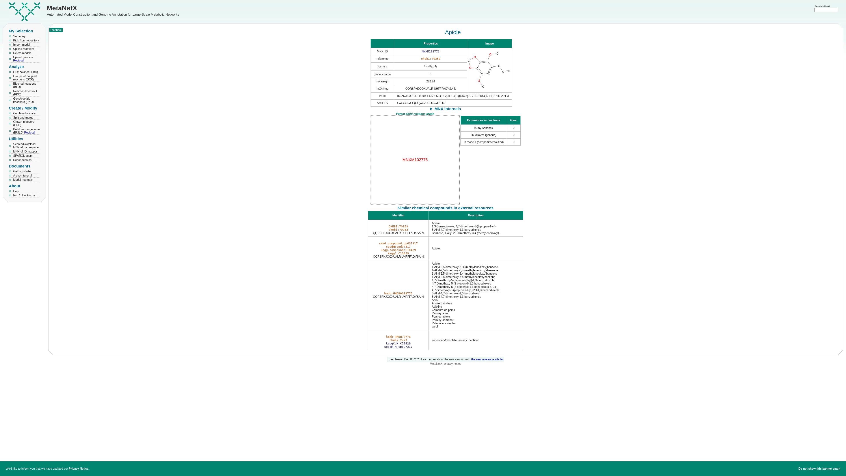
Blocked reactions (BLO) (24, 85)
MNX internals (447, 109)
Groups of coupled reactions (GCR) (25, 77)
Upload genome (23, 59)
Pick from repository (26, 40)
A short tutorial (22, 175)
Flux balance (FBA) (25, 72)
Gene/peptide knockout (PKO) (23, 100)
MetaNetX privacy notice (445, 363)
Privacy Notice (78, 468)
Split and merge (23, 117)
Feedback (56, 30)
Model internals (23, 179)
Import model (21, 44)
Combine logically (24, 113)
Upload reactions (24, 48)
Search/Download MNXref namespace (26, 145)
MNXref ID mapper (25, 151)
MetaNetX (62, 8)
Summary (19, 36)
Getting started (22, 171)
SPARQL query (23, 155)
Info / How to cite (24, 195)
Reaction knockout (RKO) (25, 92)
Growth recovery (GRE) (23, 123)
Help (16, 191)
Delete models (22, 53)
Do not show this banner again (819, 468)
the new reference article (487, 359)
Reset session (22, 160)
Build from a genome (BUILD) (26, 131)
